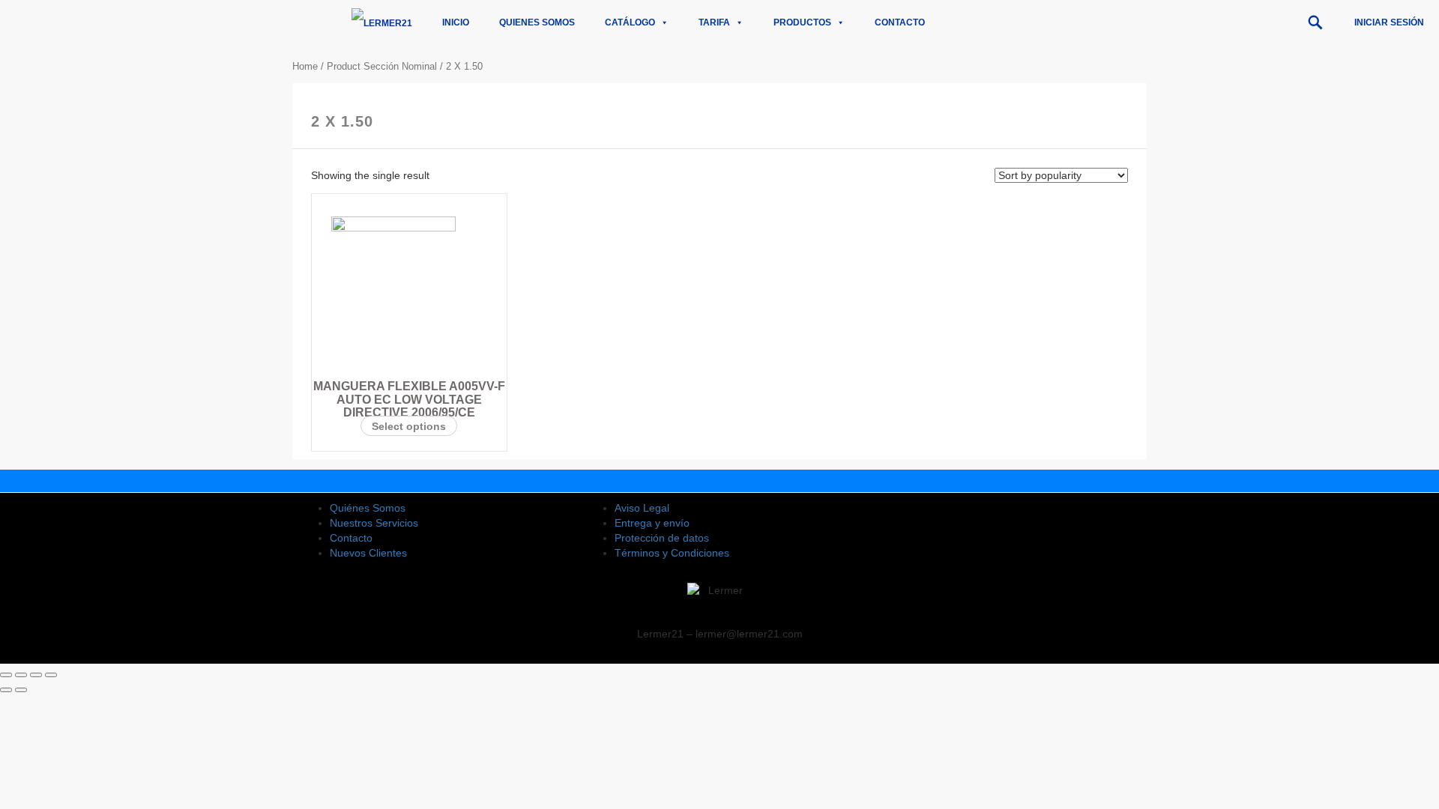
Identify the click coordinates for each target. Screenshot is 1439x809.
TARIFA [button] (714, 22)
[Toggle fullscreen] (36, 675)
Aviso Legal (642, 508)
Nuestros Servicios (374, 523)
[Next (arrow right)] (21, 690)
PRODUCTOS (802, 22)
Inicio (455, 22)
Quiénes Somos (367, 508)
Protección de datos (662, 538)
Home (305, 66)
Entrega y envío (652, 523)
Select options (409, 426)
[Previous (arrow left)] (6, 690)
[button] (1315, 22)
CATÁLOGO (630, 22)
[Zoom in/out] (51, 675)
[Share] (21, 675)
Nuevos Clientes (368, 553)
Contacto (900, 22)
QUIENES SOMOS (537, 22)
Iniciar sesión (1389, 22)
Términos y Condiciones (672, 553)
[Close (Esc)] (6, 675)
